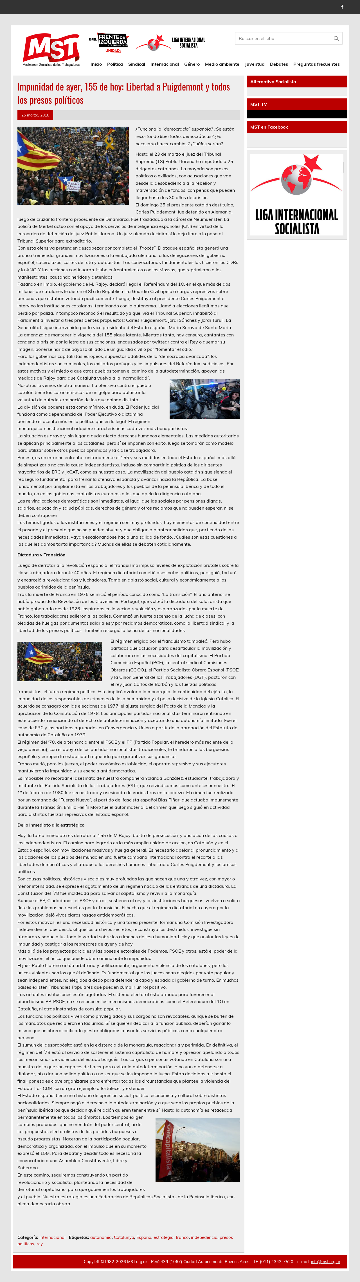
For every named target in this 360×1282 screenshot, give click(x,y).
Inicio (96, 64)
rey (40, 1243)
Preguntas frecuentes (316, 64)
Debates (279, 64)
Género (192, 64)
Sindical (136, 64)
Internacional (164, 64)
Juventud (255, 64)
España (143, 1237)
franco (182, 1237)
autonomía (101, 1237)
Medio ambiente (222, 64)
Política (115, 64)
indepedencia (204, 1237)
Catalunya (124, 1237)
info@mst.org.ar (325, 1261)
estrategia (164, 1237)
